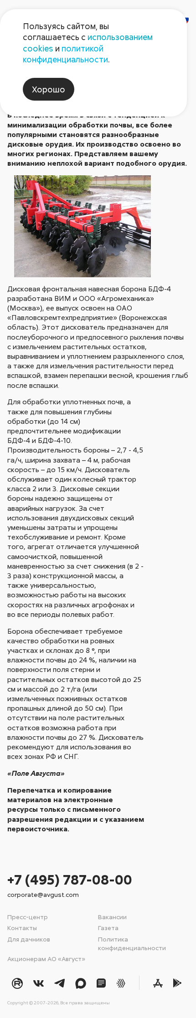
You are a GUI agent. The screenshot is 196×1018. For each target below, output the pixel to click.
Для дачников (28, 939)
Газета (108, 927)
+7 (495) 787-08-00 (69, 879)
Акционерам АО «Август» (46, 958)
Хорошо (48, 89)
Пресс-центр (27, 917)
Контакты (22, 927)
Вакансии (112, 917)
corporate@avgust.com (43, 894)
